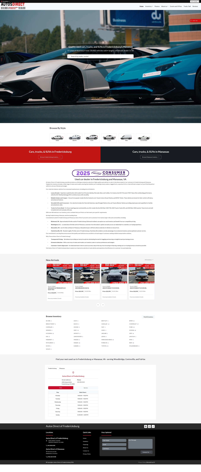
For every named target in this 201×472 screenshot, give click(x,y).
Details (59, 297)
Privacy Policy (87, 454)
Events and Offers (176, 6)
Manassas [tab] (62, 368)
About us (164, 6)
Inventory (148, 6)
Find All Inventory (148, 317)
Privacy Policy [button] (142, 462)
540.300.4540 (81, 382)
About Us (85, 447)
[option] (60, 282)
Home (141, 6)
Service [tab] (86, 388)
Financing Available (52, 297)
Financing (85, 444)
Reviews (195, 6)
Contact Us (86, 451)
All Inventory (148, 259)
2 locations (5, 1)
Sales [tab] (60, 387)
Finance (157, 6)
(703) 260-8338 (51, 456)
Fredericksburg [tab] (52, 368)
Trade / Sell (187, 6)
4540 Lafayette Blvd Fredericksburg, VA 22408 (55, 441)
